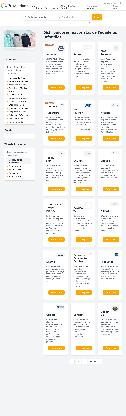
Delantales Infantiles (18, 115)
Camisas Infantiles (17, 94)
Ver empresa (56, 87)
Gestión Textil (78, 210)
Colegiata (52, 314)
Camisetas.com (82, 314)
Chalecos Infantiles (17, 101)
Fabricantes (14, 173)
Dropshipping (15, 166)
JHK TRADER (78, 111)
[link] (49, 44)
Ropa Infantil (116, 7)
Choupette (107, 160)
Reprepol (79, 54)
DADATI (105, 211)
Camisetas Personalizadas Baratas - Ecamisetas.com (83, 259)
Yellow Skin (50, 159)
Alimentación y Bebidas (68, 7)
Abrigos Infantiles (17, 78)
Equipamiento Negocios (94, 7)
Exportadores (15, 169)
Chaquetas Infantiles (18, 108)
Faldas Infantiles (16, 118)
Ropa (16, 67)
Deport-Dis (105, 313)
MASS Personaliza (108, 53)
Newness (51, 261)
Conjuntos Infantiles (18, 111)
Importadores (15, 176)
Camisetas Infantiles (18, 98)
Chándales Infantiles (18, 105)
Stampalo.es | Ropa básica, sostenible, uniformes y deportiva (53, 212)
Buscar (97, 17)
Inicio (39, 8)
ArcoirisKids (108, 112)
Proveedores (51, 8)
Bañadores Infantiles (18, 81)
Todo (9, 67)
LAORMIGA (80, 160)
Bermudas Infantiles (18, 84)
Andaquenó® (54, 54)
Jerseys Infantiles (16, 122)
